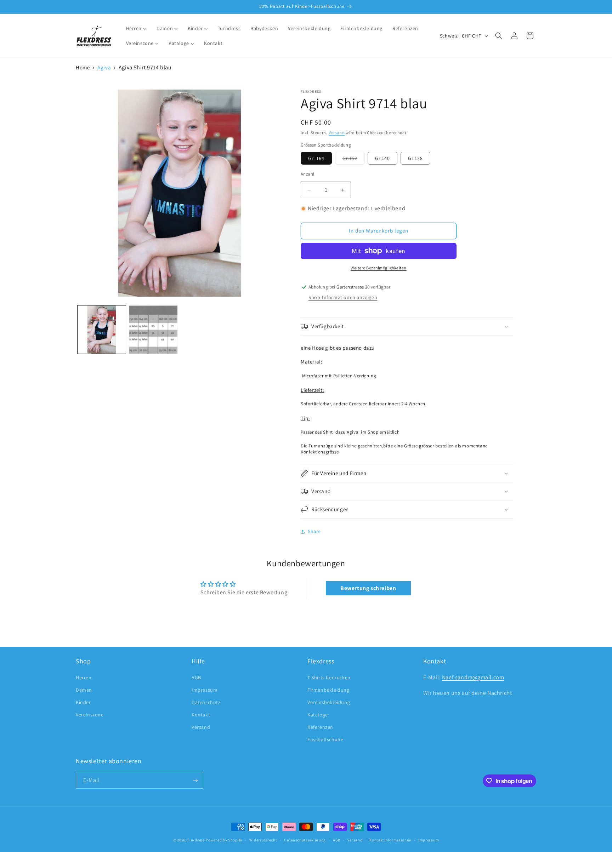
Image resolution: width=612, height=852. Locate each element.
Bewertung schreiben (368, 588)
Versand (337, 132)
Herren (84, 677)
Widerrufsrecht (263, 839)
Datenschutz (206, 702)
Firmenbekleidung (328, 690)
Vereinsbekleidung (328, 702)
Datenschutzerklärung (305, 839)
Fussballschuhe (325, 739)
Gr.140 (382, 158)
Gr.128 (415, 158)
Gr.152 (353, 160)
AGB (196, 677)
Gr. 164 (316, 158)
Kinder (83, 702)
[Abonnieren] (195, 780)
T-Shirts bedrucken (329, 677)
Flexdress (196, 839)
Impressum (204, 690)
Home (83, 67)
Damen (84, 690)
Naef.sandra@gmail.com (473, 677)
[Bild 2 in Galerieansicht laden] (153, 329)
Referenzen (320, 727)
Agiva (104, 67)
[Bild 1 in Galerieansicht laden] (102, 329)
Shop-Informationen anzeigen (342, 297)
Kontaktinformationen (390, 839)
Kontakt (201, 714)
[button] (498, 36)
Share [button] (314, 531)
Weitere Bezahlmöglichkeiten (379, 267)
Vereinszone (90, 714)
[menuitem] (136, 28)
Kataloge (317, 714)
